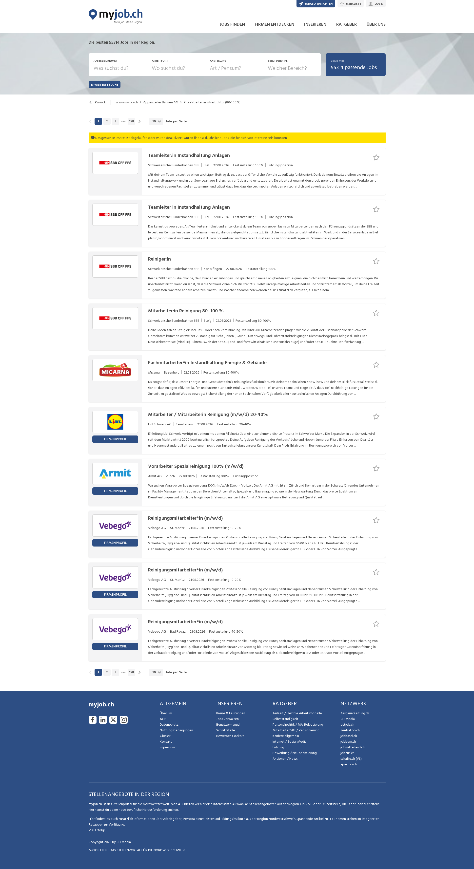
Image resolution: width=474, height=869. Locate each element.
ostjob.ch (347, 724)
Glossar (165, 736)
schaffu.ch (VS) (351, 758)
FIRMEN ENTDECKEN (274, 24)
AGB (163, 719)
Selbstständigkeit (285, 719)
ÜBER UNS (376, 24)
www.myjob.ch (127, 102)
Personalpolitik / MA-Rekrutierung (298, 724)
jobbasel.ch (348, 736)
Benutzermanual (228, 724)
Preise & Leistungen (230, 713)
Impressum (167, 747)
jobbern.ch (348, 741)
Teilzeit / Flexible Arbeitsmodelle (297, 713)
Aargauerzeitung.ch (354, 713)
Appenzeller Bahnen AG (160, 102)
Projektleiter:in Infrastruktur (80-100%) (212, 102)
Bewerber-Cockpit (230, 736)
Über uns (166, 713)
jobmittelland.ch (352, 747)
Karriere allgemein (286, 736)
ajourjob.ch (348, 764)
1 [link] (98, 121)
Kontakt (166, 741)
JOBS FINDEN (232, 24)
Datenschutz (169, 724)
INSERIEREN (315, 24)
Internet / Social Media (290, 741)
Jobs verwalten (227, 719)
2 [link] (107, 121)
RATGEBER (346, 24)
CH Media (347, 719)
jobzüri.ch (347, 753)
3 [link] (115, 121)
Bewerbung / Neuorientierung (295, 753)
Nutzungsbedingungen (176, 730)
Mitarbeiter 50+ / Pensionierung (296, 730)
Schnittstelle (225, 730)
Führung (278, 747)
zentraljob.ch (350, 730)
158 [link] (131, 121)
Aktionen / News (285, 758)
